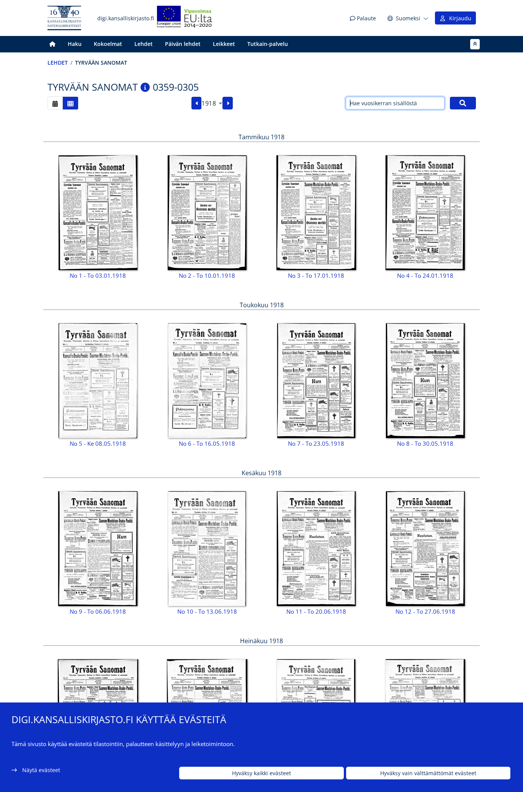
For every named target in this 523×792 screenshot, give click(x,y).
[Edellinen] (196, 103)
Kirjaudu (458, 18)
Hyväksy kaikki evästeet (261, 773)
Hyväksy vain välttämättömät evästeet (428, 773)
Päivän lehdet (183, 43)
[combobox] (211, 103)
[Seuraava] (227, 103)
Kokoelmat (108, 43)
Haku (75, 43)
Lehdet (143, 43)
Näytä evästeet (41, 770)
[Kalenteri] (55, 103)
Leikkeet (224, 43)
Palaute (365, 18)
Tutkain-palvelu (267, 43)
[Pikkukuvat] (70, 103)
